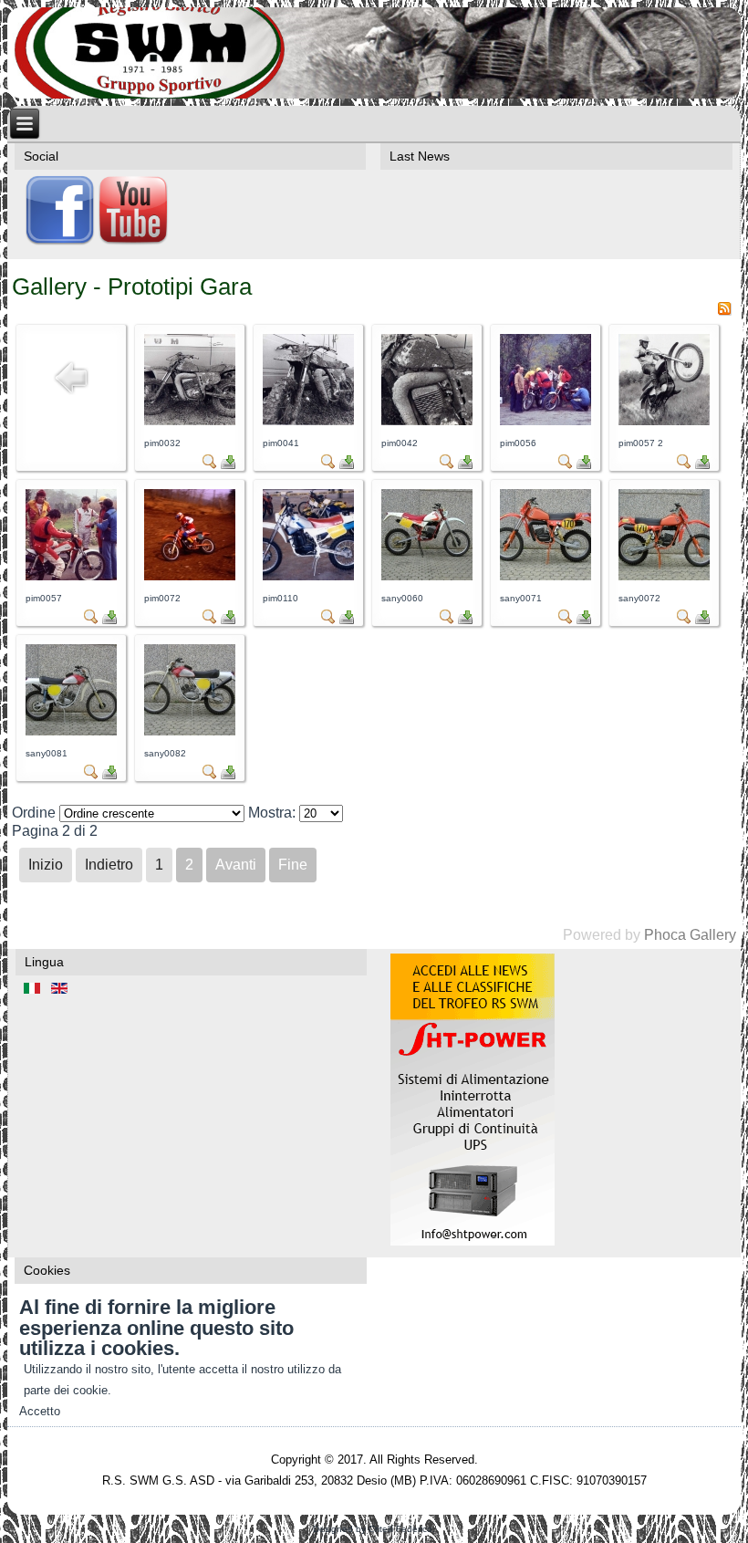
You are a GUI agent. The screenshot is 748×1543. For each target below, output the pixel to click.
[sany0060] (427, 575)
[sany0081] (71, 730)
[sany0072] (664, 575)
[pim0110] (308, 575)
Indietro (109, 864)
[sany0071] (545, 575)
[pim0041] (308, 420)
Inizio (45, 864)
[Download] (228, 464)
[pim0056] (545, 420)
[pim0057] (71, 575)
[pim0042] (427, 420)
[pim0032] (189, 420)
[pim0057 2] (664, 420)
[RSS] (724, 310)
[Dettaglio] (210, 464)
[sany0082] (189, 730)
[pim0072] (189, 575)
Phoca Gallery (690, 935)
